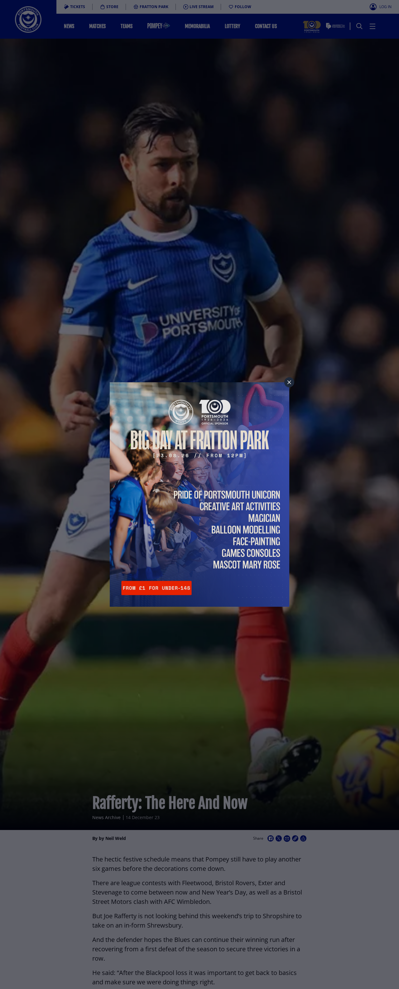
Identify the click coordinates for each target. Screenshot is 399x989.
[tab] (289, 382)
